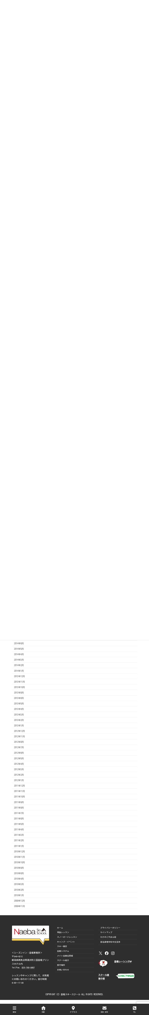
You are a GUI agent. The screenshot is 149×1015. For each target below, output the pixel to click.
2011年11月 (19, 791)
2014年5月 (19, 649)
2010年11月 (19, 857)
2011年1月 (19, 846)
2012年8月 (19, 742)
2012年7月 (19, 747)
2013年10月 (19, 687)
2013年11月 (19, 682)
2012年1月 (19, 780)
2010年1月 (19, 895)
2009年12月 (19, 901)
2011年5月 (19, 824)
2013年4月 (19, 709)
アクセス (73, 1012)
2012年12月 (19, 731)
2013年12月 (19, 676)
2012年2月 (19, 775)
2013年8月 (19, 693)
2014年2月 (19, 665)
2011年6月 (19, 818)
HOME (43, 1012)
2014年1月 (19, 671)
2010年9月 (19, 868)
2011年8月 (19, 807)
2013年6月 (19, 698)
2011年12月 (19, 786)
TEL (134, 1012)
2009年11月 (19, 906)
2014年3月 (19, 660)
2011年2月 (19, 840)
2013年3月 (19, 714)
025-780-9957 (28, 967)
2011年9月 (19, 802)
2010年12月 (19, 851)
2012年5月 (19, 758)
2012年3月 (19, 769)
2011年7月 (19, 813)
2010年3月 (19, 884)
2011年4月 (19, 829)
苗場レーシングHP (123, 961)
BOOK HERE (104, 1012)
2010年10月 (19, 862)
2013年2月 (19, 720)
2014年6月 (19, 643)
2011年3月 (19, 835)
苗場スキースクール (70, 994)
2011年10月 (19, 796)
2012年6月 (19, 753)
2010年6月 (19, 873)
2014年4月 (19, 654)
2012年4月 (19, 764)
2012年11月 (19, 736)
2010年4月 (19, 879)
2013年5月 (19, 703)
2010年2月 (19, 890)
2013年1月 (19, 725)
